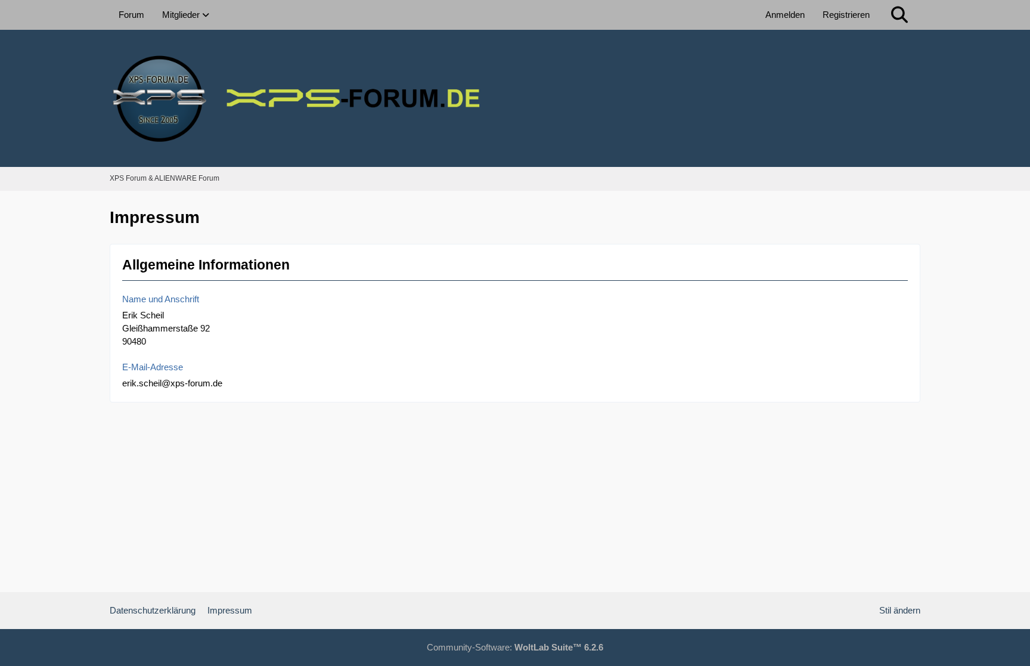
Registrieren (846, 15)
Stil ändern (899, 610)
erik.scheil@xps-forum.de (172, 383)
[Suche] (899, 15)
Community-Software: (515, 647)
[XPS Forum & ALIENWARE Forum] (515, 98)
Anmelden (785, 15)
